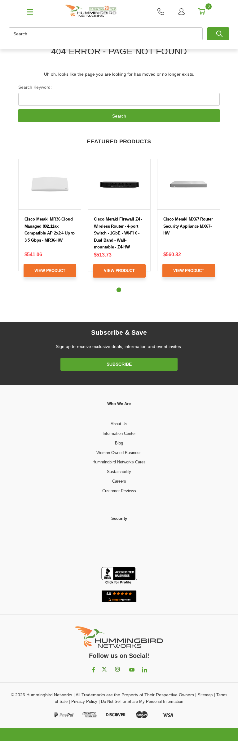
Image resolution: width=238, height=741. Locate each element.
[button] (119, 544)
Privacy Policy (84, 701)
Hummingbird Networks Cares (119, 462)
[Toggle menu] (27, 11)
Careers (119, 481)
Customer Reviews (119, 491)
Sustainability (119, 471)
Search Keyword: (35, 87)
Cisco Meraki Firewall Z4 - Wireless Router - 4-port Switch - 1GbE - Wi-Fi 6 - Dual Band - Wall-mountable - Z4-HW (118, 233)
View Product (49, 270)
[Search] (218, 33)
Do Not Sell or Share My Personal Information (142, 701)
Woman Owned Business (119, 452)
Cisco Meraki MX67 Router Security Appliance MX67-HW (188, 226)
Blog (119, 443)
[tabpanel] (50, 223)
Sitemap (205, 695)
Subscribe (119, 364)
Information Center (119, 433)
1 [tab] (119, 290)
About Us (119, 424)
